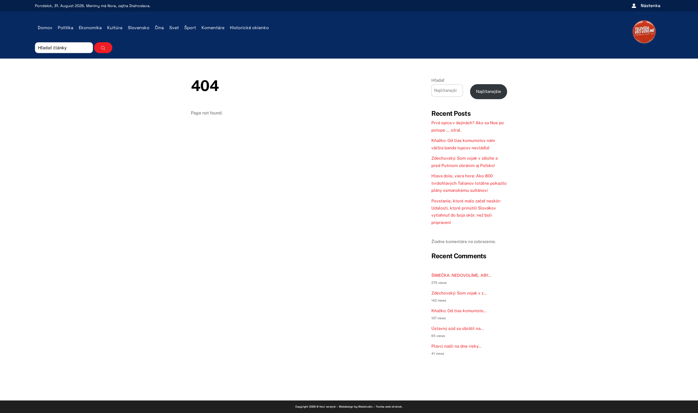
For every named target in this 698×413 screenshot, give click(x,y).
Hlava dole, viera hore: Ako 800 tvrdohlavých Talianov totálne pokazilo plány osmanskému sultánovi (469, 183)
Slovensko (138, 28)
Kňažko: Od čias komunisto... (458, 310)
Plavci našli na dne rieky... (456, 346)
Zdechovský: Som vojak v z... (458, 293)
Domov (45, 28)
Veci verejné (327, 406)
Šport (190, 28)
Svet (174, 28)
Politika (65, 28)
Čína (159, 28)
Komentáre (212, 28)
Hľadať (437, 80)
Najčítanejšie (488, 91)
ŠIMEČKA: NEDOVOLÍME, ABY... (461, 275)
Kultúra (114, 28)
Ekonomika (90, 28)
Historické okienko (249, 28)
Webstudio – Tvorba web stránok (380, 406)
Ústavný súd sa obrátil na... (457, 328)
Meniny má (101, 5)
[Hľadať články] (103, 47)
